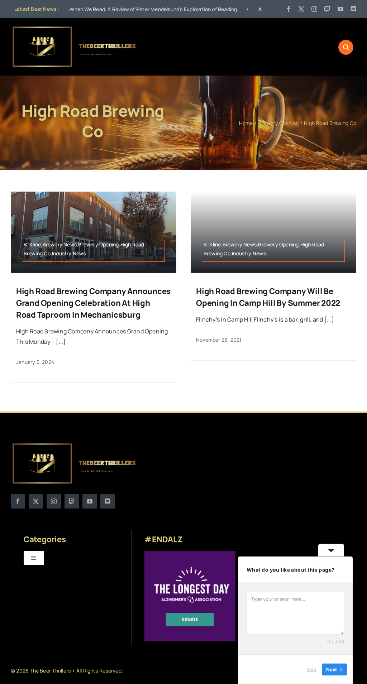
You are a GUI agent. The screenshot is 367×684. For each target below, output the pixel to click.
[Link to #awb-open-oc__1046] (345, 47)
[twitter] (301, 9)
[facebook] (288, 9)
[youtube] (340, 9)
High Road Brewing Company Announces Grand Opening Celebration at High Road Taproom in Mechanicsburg (93, 303)
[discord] (353, 9)
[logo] (75, 28)
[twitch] (327, 9)
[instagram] (314, 9)
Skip (311, 669)
